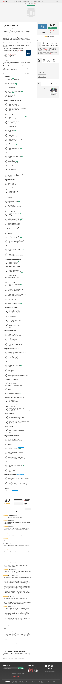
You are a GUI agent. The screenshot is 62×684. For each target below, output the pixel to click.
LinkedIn (52, 666)
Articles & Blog (26, 1)
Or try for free (52, 29)
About (42, 1)
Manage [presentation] (56, 85)
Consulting (20, 1)
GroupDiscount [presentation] (44, 61)
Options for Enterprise (53, 30)
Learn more (40, 95)
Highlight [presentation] (47, 85)
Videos (32, 1)
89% (24, 499)
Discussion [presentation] (52, 85)
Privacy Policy (14, 670)
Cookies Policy (36, 3)
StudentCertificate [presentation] (56, 45)
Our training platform (45, 49)
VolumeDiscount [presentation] (39, 61)
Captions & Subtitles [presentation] (52, 45)
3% (24, 504)
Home (12, 1)
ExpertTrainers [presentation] (47, 45)
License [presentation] (49, 61)
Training (15, 1)
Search (52, 1)
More (51, 53)
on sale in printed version (11, 54)
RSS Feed (52, 669)
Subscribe (20, 668)
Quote (55, 32)
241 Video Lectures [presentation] (39, 45)
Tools (39, 1)
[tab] (39, 44)
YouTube (46, 666)
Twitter (49, 666)
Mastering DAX (31, 667)
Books (35, 1)
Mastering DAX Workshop (23, 68)
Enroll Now (53, 27)
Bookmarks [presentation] (43, 85)
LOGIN (57, 1)
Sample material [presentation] (43, 45)
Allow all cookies (31, 5)
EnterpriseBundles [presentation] (54, 61)
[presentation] (39, 84)
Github (49, 669)
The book (19, 50)
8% (24, 500)
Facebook (46, 669)
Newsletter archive (14, 676)
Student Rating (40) (50, 36)
